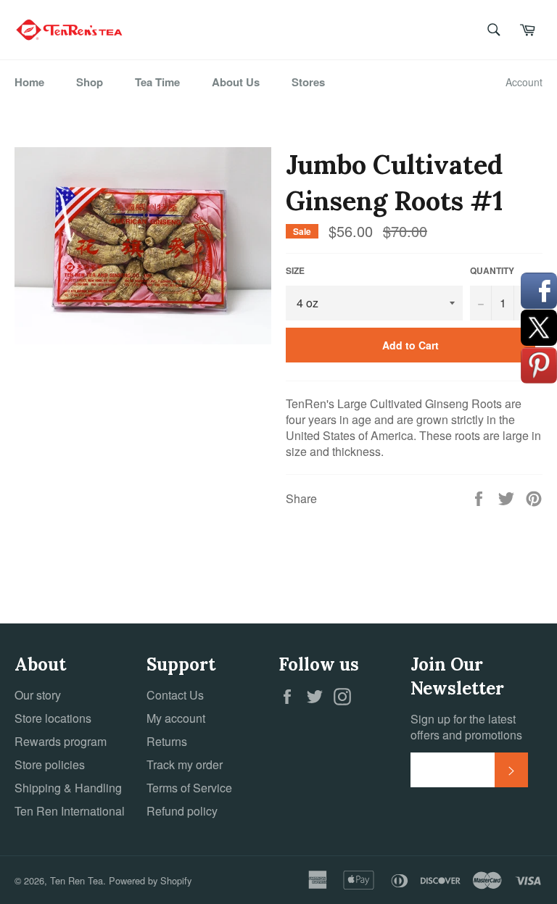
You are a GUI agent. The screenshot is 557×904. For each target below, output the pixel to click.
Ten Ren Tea (76, 880)
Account (524, 82)
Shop (89, 82)
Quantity (492, 271)
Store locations (53, 718)
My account (176, 718)
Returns (167, 741)
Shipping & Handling (68, 787)
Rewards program (61, 741)
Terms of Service (189, 787)
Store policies (50, 764)
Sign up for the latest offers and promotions (466, 727)
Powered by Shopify (150, 880)
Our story (38, 695)
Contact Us (175, 695)
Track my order (185, 764)
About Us (236, 82)
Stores (308, 82)
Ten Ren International (70, 811)
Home (29, 82)
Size (295, 271)
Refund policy (182, 811)
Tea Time (157, 82)
